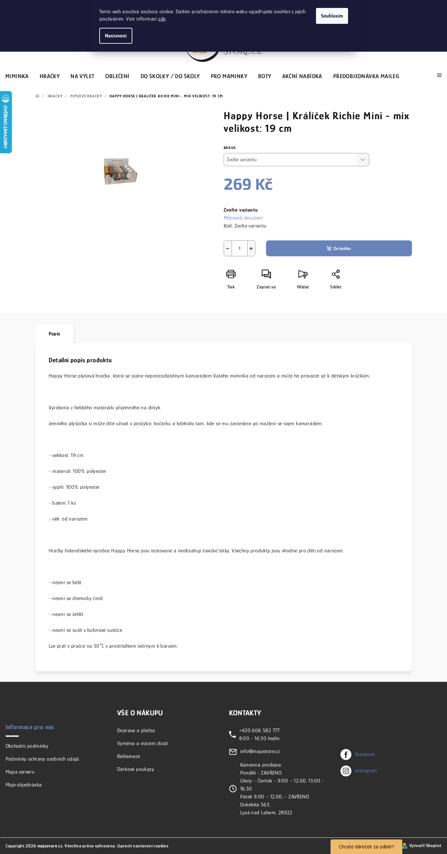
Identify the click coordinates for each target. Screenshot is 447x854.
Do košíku (342, 248)
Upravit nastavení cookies (142, 845)
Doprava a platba (136, 730)
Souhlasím (332, 16)
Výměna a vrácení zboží (142, 743)
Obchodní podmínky (27, 746)
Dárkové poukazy (135, 769)
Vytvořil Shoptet (425, 845)
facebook (365, 754)
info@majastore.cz (260, 751)
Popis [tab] (55, 334)
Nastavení (116, 36)
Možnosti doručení (243, 218)
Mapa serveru (20, 772)
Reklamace (128, 756)
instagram (366, 771)
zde (161, 19)
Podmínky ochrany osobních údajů (42, 759)
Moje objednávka (24, 785)
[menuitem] (17, 75)
